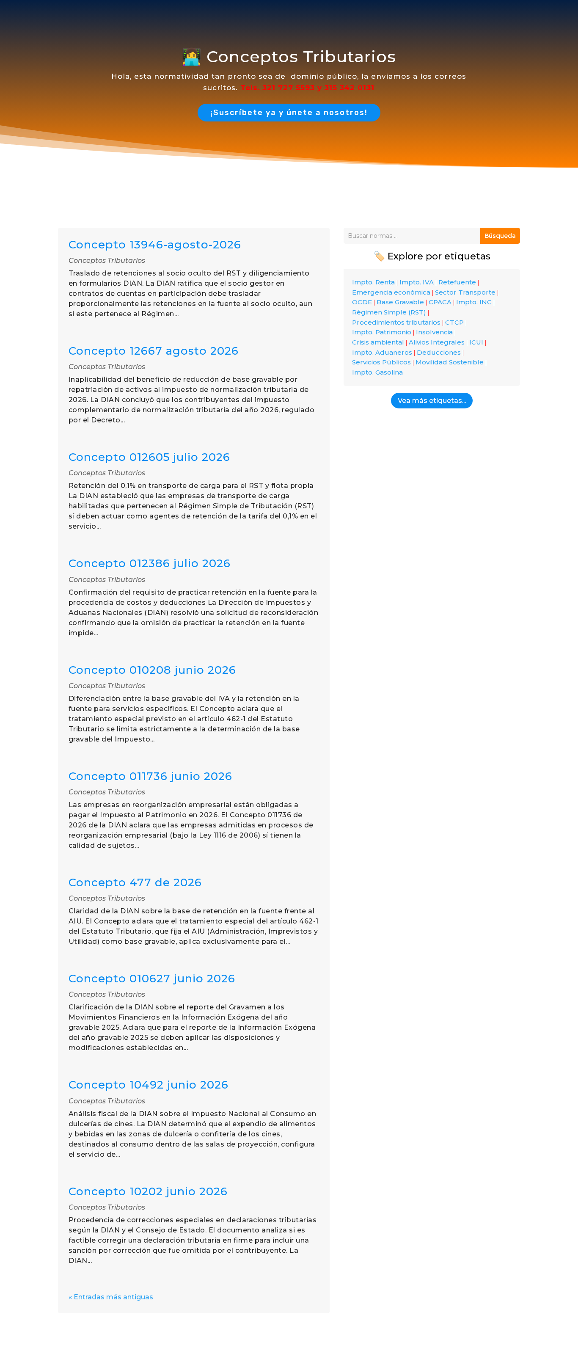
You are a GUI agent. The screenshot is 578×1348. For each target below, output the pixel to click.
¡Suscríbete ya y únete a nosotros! (289, 112)
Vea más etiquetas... (432, 401)
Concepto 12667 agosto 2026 (154, 351)
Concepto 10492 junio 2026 (148, 1085)
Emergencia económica (391, 292)
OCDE (362, 302)
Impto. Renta (373, 282)
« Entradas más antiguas (111, 1297)
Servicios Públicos (381, 362)
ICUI (476, 342)
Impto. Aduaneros (382, 352)
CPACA (440, 302)
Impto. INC (474, 302)
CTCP (454, 322)
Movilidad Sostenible (450, 362)
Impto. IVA (416, 282)
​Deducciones (439, 352)
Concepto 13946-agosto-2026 (155, 244)
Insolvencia (434, 332)
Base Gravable (400, 302)
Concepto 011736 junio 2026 (150, 776)
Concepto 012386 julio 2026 (150, 563)
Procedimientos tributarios (396, 322)
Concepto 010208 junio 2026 (152, 670)
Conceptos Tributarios (107, 260)
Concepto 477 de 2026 (135, 882)
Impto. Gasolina (377, 372)
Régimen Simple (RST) (389, 312)
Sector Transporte (465, 292)
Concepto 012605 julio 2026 (149, 457)
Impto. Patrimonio (381, 332)
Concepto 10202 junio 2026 (148, 1191)
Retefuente (457, 282)
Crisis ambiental (378, 342)
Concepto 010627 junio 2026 (152, 978)
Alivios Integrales (437, 342)
